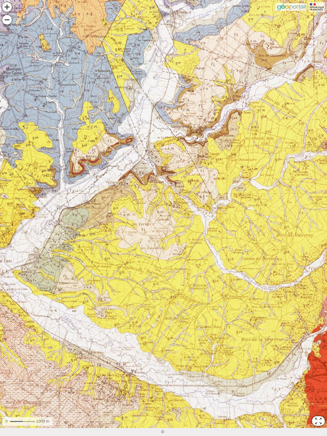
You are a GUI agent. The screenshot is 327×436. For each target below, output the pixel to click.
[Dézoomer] (7, 20)
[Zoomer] (7, 7)
